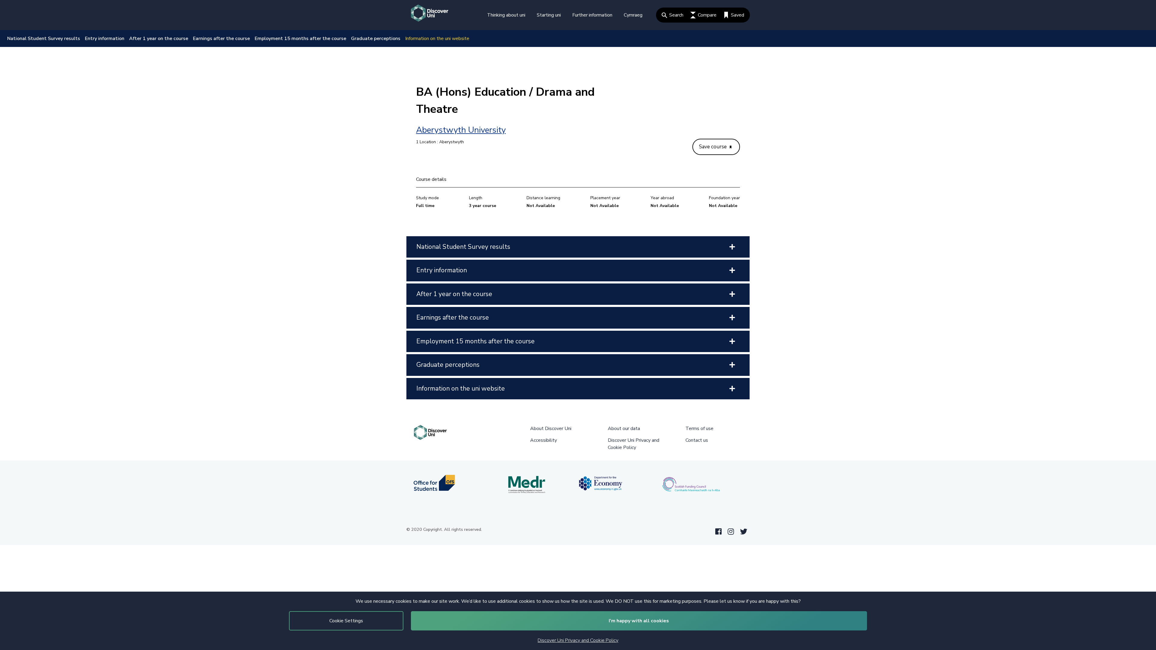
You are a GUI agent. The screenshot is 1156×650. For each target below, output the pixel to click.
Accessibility (543, 440)
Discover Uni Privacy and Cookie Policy (578, 640)
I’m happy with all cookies (639, 621)
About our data (624, 428)
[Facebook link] (718, 531)
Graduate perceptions (375, 38)
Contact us (696, 440)
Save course (713, 146)
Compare (707, 15)
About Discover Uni (550, 428)
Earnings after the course (221, 38)
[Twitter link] (743, 531)
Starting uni (549, 15)
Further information (592, 15)
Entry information (104, 38)
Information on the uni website (437, 38)
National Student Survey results (43, 38)
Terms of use (699, 428)
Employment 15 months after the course (300, 38)
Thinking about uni (506, 15)
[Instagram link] (731, 531)
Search (676, 15)
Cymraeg (633, 15)
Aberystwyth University (461, 130)
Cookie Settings (346, 621)
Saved (737, 15)
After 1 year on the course (158, 38)
